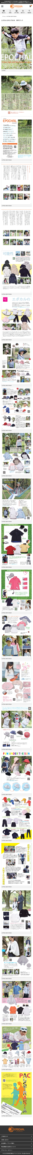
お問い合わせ (4, 1140)
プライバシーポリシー (7, 1150)
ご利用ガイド (4, 1136)
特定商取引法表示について (8, 1147)
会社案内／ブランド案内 (7, 1143)
